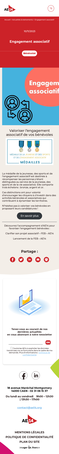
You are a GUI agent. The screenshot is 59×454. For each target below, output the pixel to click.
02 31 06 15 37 (39, 391)
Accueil (7, 20)
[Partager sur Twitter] (21, 259)
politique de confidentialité (36, 354)
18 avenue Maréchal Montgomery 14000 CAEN (29, 389)
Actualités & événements (22, 20)
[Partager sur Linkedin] (29, 259)
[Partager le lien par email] (38, 259)
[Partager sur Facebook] (12, 259)
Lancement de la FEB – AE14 (29, 238)
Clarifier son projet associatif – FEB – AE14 (29, 233)
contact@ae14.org (29, 407)
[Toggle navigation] (51, 8)
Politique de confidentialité (29, 437)
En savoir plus (30, 215)
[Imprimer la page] (46, 259)
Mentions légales (29, 432)
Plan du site (29, 441)
